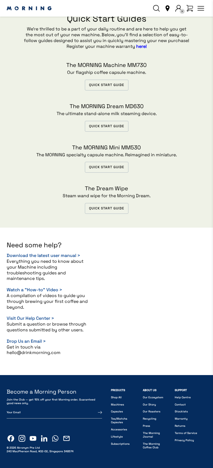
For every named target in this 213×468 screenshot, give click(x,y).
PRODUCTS (118, 390)
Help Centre (183, 397)
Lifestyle (117, 436)
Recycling (149, 418)
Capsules (117, 411)
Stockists (181, 411)
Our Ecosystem (153, 397)
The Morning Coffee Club (151, 445)
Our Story (149, 404)
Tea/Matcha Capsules (119, 420)
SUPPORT (181, 390)
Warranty (181, 418)
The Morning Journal (151, 434)
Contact (180, 404)
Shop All (116, 397)
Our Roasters (151, 411)
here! (141, 46)
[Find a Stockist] (167, 8)
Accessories (119, 429)
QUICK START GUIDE (106, 167)
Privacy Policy (184, 440)
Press (146, 426)
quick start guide (106, 85)
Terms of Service (186, 433)
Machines (117, 404)
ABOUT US (149, 390)
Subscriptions (120, 444)
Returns (180, 426)
